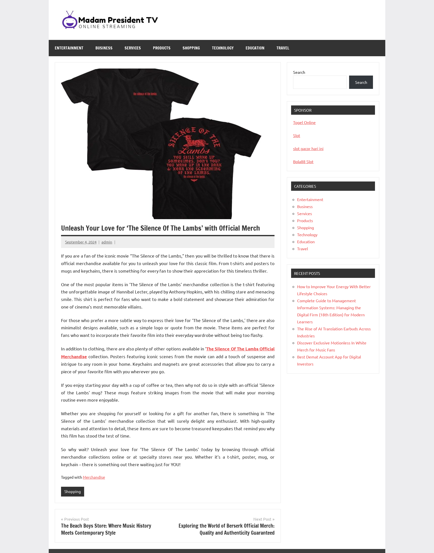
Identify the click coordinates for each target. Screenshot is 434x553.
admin (106, 241)
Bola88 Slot (303, 161)
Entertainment (69, 48)
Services (133, 48)
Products (162, 48)
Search (299, 72)
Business (104, 48)
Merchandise (94, 477)
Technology (223, 48)
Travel (283, 48)
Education (255, 48)
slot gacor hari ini (308, 148)
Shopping (191, 48)
